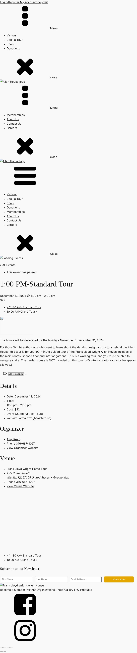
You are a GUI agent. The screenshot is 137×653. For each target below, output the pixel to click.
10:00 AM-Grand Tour (22, 311)
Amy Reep (13, 439)
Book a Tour (15, 39)
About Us (13, 119)
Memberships (16, 115)
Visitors (12, 35)
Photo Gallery (64, 589)
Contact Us (14, 123)
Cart (45, 2)
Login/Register (9, 2)
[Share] (8, 647)
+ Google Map (60, 477)
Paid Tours (36, 413)
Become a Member (12, 589)
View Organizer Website (22, 448)
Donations (13, 48)
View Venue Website (20, 486)
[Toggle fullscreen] (5, 647)
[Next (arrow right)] (5, 651)
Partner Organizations (40, 589)
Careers (12, 128)
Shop (39, 2)
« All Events (7, 265)
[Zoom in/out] (1, 647)
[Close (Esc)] (12, 647)
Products (85, 589)
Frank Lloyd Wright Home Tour (27, 468)
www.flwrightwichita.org (35, 418)
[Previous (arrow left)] (1, 651)
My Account (27, 2)
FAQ (76, 589)
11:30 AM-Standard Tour (24, 307)
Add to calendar (15, 374)
